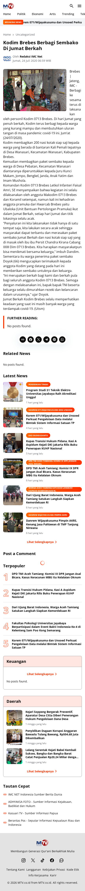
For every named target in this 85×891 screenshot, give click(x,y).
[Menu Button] (79, 6)
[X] (38, 339)
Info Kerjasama (38, 875)
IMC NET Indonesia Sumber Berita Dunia (35, 794)
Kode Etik (73, 869)
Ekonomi (37, 14)
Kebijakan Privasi (53, 869)
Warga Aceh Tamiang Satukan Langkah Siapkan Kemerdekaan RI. (50, 489)
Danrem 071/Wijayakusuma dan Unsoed (50, 410)
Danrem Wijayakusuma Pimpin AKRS (47, 515)
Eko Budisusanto (38, 435)
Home (7, 14)
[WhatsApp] (62, 339)
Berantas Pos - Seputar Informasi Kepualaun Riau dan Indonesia (44, 823)
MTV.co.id (24, 882)
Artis (53, 14)
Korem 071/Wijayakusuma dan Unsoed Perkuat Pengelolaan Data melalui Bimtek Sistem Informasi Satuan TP (52, 419)
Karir (53, 875)
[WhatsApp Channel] (61, 860)
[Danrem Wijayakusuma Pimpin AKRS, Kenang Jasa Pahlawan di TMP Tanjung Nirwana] (13, 522)
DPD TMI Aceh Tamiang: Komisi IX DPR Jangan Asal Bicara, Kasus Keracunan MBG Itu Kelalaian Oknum (52, 471)
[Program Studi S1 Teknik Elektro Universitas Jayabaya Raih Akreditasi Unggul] (13, 392)
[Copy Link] (23, 339)
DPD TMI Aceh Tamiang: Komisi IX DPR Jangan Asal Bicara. (52, 462)
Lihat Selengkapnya (40, 542)
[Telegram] (46, 339)
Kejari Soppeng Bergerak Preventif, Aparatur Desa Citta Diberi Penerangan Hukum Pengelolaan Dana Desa (52, 715)
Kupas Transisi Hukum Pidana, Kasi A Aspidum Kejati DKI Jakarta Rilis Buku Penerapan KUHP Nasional (51, 444)
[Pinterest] (54, 339)
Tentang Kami (15, 869)
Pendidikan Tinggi (38, 384)
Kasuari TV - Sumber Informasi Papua (33, 813)
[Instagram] (23, 860)
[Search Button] (72, 6)
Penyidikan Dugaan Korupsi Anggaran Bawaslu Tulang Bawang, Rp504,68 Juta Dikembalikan (52, 734)
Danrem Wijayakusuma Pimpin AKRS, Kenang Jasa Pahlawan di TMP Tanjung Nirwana (52, 524)
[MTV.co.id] (8, 6)
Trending (68, 14)
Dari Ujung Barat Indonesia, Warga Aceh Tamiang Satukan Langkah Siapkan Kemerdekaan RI (53, 498)
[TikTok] (42, 860)
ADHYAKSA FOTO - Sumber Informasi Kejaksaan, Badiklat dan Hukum (40, 804)
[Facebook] (30, 339)
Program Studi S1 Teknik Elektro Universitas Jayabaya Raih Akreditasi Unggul (51, 393)
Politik (21, 14)
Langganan (33, 869)
